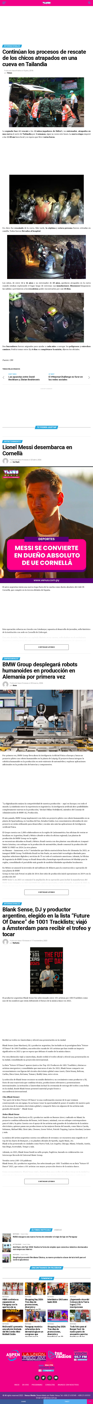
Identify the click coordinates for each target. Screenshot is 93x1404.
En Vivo (25, 1385)
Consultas (50, 1385)
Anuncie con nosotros (68, 1385)
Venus (9, 73)
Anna (15, 685)
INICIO (16, 1385)
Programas (37, 1385)
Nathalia (16, 943)
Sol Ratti (16, 462)
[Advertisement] (46, 26)
